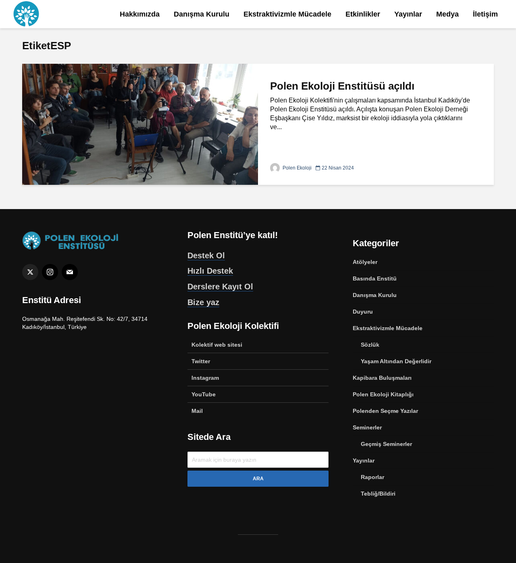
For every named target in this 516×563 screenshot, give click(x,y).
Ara (258, 478)
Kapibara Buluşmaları (382, 378)
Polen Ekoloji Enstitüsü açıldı (342, 86)
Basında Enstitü (375, 278)
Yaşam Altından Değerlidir (396, 361)
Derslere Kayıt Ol (220, 286)
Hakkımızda (140, 14)
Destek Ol (206, 255)
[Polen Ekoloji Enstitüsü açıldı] (140, 123)
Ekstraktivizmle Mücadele (287, 14)
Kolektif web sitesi (216, 344)
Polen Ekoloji (296, 168)
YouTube (203, 394)
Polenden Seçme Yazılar (385, 411)
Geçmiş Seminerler (386, 444)
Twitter (200, 361)
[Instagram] (50, 272)
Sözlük (370, 344)
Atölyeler (365, 262)
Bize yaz (203, 302)
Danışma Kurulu (201, 14)
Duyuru (363, 311)
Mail (197, 411)
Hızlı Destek (210, 270)
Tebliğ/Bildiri (378, 493)
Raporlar (372, 477)
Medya (447, 14)
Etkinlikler (362, 14)
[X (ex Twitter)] (30, 272)
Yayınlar (408, 14)
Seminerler (367, 427)
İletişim (485, 14)
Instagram (205, 378)
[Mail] (70, 272)
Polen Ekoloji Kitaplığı (383, 394)
